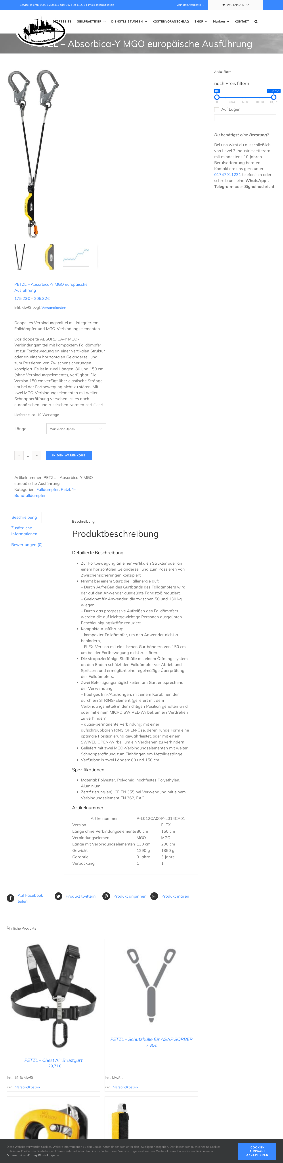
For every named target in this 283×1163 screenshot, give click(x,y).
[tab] (24, 517)
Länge (20, 428)
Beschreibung (24, 517)
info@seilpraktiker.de (101, 4)
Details (72, 997)
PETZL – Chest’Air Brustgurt (53, 1060)
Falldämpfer (47, 489)
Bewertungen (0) (27, 544)
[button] (256, 21)
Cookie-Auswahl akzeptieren (257, 1151)
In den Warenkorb (69, 455)
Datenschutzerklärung (22, 1155)
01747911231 (227, 174)
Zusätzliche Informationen (24, 530)
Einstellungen (47, 1155)
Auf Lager (230, 109)
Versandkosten (54, 307)
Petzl (65, 489)
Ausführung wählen (141, 986)
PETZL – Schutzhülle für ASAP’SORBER (151, 1039)
